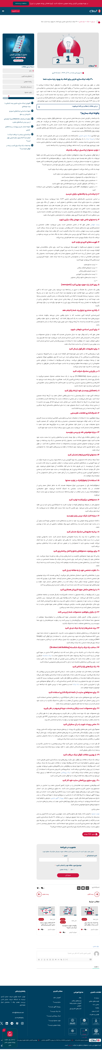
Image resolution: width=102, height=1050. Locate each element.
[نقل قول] (55, 959)
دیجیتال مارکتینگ (26, 87)
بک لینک (76, 684)
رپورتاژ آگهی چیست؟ (54, 1007)
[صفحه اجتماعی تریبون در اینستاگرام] (22, 1023)
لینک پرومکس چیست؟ (54, 1016)
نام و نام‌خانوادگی (91, 855)
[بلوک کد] (58, 959)
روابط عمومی (64, 869)
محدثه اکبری (56, 73)
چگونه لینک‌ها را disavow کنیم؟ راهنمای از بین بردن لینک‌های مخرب (17, 120)
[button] (3, 11)
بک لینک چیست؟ (55, 1011)
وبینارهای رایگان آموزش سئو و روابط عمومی (75, 1003)
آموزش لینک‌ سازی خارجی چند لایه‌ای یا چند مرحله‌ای (17, 105)
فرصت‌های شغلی (94, 1001)
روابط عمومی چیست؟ (54, 1025)
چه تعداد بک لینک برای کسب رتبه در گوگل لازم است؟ (91, 925)
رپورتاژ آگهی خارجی (57, 798)
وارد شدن (96, 946)
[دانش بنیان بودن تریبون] (72, 1021)
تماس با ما (96, 1005)
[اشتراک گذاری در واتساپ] (87, 888)
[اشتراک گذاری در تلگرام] (83, 888)
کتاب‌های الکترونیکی (75, 1009)
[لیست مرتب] (50, 959)
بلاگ (80, 998)
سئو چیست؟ (57, 1002)
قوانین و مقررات (94, 1014)
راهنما (97, 1008)
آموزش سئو (57, 998)
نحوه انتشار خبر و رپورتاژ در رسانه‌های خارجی (17, 128)
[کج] (41, 959)
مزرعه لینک (90, 139)
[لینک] (61, 959)
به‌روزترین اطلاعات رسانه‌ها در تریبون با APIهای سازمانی (83, 1040)
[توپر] (39, 959)
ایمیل (65, 855)
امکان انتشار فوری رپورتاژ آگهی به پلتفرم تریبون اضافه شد (21, 1040)
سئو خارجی (84, 919)
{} (64, 959)
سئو (72, 869)
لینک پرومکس (66, 773)
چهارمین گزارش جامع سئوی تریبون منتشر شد (52, 1040)
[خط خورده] (47, 959)
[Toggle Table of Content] (68, 106)
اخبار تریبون (95, 1011)
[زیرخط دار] (44, 959)
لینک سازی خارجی (85, 136)
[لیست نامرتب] (52, 959)
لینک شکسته (47, 656)
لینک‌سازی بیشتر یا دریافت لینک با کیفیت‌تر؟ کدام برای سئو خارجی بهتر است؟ (18, 138)
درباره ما (96, 998)
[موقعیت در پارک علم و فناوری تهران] (96, 1031)
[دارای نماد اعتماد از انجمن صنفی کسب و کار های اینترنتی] (72, 1031)
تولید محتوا (95, 814)
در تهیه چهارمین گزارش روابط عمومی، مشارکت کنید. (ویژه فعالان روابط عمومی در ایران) (59, 4)
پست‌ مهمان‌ (95, 225)
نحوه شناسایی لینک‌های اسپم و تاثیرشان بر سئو (19, 112)
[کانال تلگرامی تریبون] (12, 1023)
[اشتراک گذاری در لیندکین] (78, 888)
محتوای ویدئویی (27, 76)
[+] (67, 959)
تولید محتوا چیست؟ (55, 1021)
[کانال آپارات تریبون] (17, 1023)
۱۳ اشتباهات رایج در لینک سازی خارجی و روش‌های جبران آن (47, 925)
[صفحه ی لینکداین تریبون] (7, 1023)
